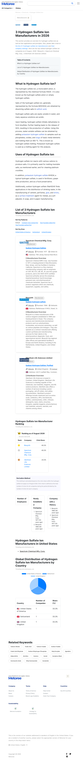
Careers (11, 696)
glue (47, 193)
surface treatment (26, 196)
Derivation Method (24, 436)
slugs (38, 137)
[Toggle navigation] (78, 3)
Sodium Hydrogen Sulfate (36, 248)
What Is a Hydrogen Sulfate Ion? (28, 63)
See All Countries (65, 691)
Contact (45, 693)
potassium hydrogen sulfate (33, 134)
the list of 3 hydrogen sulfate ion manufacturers (31, 46)
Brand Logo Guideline (32, 696)
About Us (11, 691)
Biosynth (27, 445)
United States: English (18, 745)
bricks (56, 193)
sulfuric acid (41, 109)
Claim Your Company (49, 696)
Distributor (30, 361)
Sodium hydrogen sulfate (36, 302)
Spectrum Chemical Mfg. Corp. (28, 452)
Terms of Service (31, 691)
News (10, 693)
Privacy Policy (30, 693)
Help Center (46, 691)
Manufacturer (31, 244)
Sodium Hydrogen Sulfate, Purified (39, 365)
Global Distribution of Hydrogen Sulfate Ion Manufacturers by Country (37, 72)
